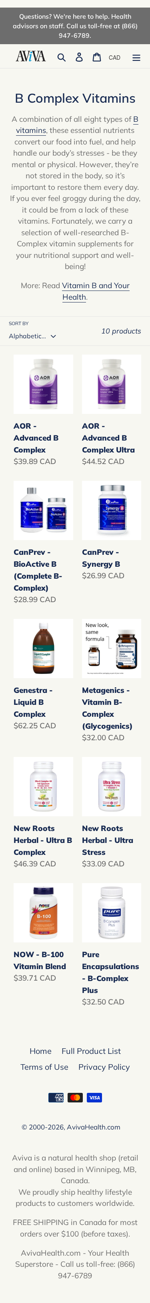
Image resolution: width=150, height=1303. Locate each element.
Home (41, 1051)
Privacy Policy (104, 1067)
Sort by (18, 323)
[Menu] (136, 56)
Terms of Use (44, 1067)
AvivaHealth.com (93, 1127)
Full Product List (91, 1051)
